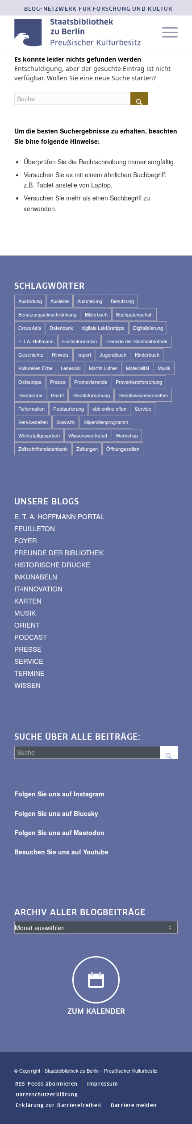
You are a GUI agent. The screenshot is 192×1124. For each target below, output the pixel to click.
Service (143, 408)
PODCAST (30, 636)
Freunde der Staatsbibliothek (136, 341)
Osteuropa (30, 381)
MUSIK (25, 612)
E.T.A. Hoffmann (36, 341)
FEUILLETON (34, 528)
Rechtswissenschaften (143, 395)
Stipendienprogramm (105, 421)
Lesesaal (70, 367)
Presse (58, 381)
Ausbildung (30, 300)
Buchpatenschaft (134, 314)
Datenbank (61, 327)
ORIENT (27, 624)
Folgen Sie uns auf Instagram (59, 793)
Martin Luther (103, 367)
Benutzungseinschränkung (47, 314)
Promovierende (90, 381)
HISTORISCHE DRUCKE (52, 564)
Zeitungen (87, 448)
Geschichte (30, 354)
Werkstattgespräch (39, 435)
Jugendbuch (113, 354)
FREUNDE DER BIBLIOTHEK (59, 552)
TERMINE (29, 673)
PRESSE (28, 649)
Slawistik (65, 421)
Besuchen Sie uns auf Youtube (61, 851)
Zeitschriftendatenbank (43, 448)
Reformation (31, 408)
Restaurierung (68, 408)
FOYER (25, 540)
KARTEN (28, 600)
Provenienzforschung (139, 381)
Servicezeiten (33, 421)
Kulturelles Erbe (35, 367)
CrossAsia (29, 327)
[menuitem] (98, 9)
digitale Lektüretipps (103, 327)
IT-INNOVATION (38, 588)
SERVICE (28, 661)
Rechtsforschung (91, 395)
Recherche (30, 395)
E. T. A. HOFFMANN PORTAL (59, 516)
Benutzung (122, 300)
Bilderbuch (96, 314)
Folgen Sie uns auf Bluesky (56, 813)
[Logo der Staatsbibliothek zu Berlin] (79, 33)
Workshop (127, 435)
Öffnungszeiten (122, 448)
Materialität (137, 367)
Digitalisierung (148, 327)
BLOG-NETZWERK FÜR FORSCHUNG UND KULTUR (98, 9)
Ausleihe (59, 300)
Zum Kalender (96, 1011)
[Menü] (165, 33)
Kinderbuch (147, 354)
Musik (164, 367)
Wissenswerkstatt (87, 435)
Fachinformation (79, 341)
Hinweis (60, 354)
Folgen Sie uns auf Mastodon (59, 832)
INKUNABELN (35, 576)
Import (84, 354)
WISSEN (27, 685)
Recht (57, 395)
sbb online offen (109, 408)
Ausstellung (89, 300)
